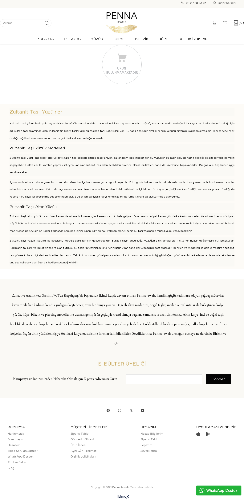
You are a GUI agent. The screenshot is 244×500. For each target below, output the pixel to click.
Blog (11, 468)
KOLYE (119, 39)
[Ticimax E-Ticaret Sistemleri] (122, 497)
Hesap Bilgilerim (151, 433)
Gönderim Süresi (82, 439)
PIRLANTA (45, 39)
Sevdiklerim (148, 451)
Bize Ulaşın (15, 439)
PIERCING (72, 39)
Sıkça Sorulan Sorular (23, 451)
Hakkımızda (16, 433)
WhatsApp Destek (21, 456)
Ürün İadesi (78, 445)
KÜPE (163, 39)
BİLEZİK (141, 39)
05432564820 (227, 2)
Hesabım (14, 445)
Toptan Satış (17, 462)
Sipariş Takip (149, 439)
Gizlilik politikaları (83, 456)
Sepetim (146, 445)
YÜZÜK (97, 39)
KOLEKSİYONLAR (193, 39)
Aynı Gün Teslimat (83, 451)
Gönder (218, 379)
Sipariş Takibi (80, 433)
